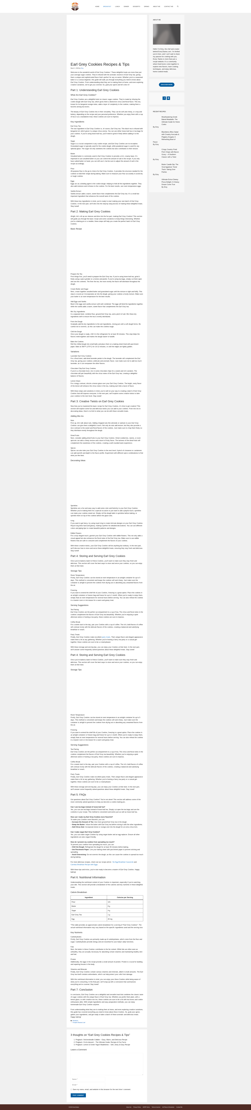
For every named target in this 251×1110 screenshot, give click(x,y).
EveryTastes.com (164, 52)
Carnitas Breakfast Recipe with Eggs (84, 865)
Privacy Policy (137, 1107)
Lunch (117, 6)
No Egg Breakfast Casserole (123, 862)
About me (156, 6)
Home (97, 6)
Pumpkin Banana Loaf (79, 1022)
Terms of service (156, 1107)
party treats (106, 637)
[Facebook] (164, 98)
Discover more (166, 84)
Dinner (126, 6)
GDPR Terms (146, 1107)
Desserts (136, 6)
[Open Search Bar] (177, 6)
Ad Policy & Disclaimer (168, 1107)
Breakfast (107, 6)
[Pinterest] (168, 98)
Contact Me (168, 6)
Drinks (146, 6)
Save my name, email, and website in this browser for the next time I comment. (102, 1089)
